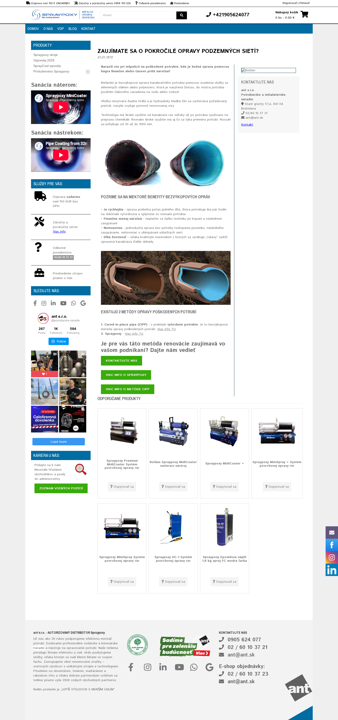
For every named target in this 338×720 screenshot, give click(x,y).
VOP (60, 28)
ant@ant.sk (241, 655)
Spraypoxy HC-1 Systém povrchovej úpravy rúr (173, 559)
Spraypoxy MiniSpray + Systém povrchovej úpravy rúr (276, 464)
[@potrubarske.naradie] (43, 318)
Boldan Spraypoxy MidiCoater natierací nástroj (173, 464)
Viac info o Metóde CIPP (127, 389)
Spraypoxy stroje (45, 55)
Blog (73, 28)
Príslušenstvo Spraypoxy (51, 71)
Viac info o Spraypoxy (126, 375)
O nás (48, 28)
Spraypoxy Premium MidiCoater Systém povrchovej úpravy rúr (122, 464)
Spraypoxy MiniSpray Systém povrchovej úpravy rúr (122, 559)
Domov (33, 28)
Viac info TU (166, 329)
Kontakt (88, 28)
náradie (38, 648)
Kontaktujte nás (121, 360)
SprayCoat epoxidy (47, 66)
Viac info (59, 231)
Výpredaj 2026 (43, 60)
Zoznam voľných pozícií (61, 488)
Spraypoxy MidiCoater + (224, 463)
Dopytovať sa (124, 486)
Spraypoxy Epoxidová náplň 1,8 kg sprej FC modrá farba (224, 559)
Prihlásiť (304, 3)
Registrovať (290, 3)
